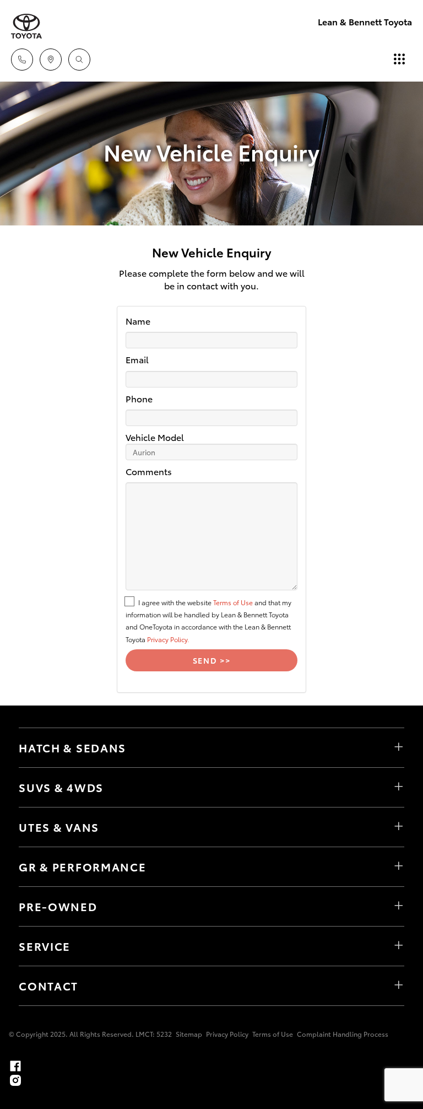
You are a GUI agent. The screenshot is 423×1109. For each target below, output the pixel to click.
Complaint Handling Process (342, 1033)
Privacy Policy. (168, 639)
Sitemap (189, 1033)
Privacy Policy (227, 1033)
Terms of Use (233, 602)
